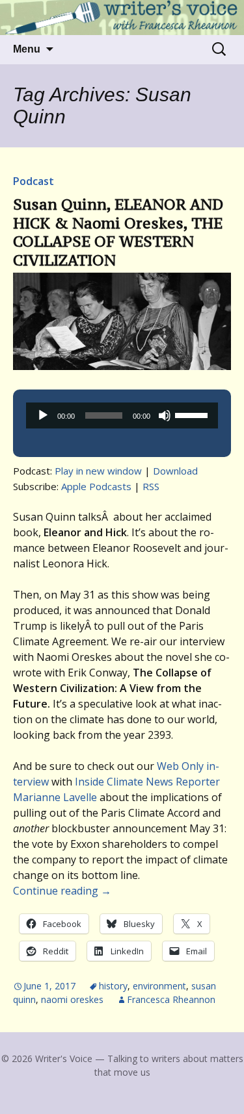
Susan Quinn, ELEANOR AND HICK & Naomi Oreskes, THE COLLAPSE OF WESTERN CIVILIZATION (118, 232)
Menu (26, 49)
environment (159, 986)
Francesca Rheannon (171, 999)
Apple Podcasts (96, 486)
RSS (150, 486)
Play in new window (98, 470)
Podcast (33, 181)
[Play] (42, 415)
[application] (122, 415)
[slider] (193, 414)
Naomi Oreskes (72, 999)
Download (175, 470)
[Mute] (164, 415)
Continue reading (62, 891)
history (113, 986)
